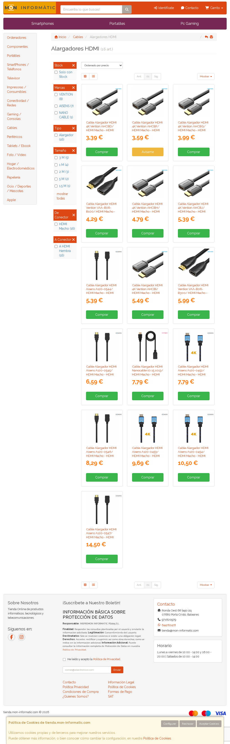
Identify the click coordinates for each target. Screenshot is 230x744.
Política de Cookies (157, 738)
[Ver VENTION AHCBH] (148, 183)
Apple (11, 200)
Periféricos (14, 137)
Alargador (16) (66, 137)
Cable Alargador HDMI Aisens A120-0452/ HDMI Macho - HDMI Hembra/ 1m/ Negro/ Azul (193, 374)
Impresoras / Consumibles (16, 89)
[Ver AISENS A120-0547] (102, 508)
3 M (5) (64, 157)
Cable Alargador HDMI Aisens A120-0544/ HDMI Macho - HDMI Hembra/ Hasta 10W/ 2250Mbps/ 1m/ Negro (101, 294)
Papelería (13, 177)
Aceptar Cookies (209, 723)
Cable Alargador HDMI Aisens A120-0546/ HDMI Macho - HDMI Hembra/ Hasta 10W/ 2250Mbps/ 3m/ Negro (101, 457)
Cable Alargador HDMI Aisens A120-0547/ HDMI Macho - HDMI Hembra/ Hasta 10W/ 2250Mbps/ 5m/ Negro (101, 538)
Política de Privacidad (74, 649)
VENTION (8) (66, 97)
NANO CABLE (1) (66, 115)
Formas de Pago (120, 692)
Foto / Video (16, 155)
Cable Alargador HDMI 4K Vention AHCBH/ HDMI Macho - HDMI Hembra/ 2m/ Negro (147, 209)
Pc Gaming (190, 23)
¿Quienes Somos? (76, 696)
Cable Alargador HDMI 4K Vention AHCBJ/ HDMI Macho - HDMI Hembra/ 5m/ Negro (193, 209)
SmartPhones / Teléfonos (18, 67)
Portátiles (13, 55)
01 (147, 76)
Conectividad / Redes (18, 103)
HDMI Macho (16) (67, 226)
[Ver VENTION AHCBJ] (194, 183)
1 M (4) (64, 165)
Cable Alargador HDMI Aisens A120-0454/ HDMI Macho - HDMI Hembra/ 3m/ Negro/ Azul (193, 455)
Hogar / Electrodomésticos (21, 166)
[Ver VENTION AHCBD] (102, 101)
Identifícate (165, 8)
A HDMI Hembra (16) (65, 251)
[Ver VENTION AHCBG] (194, 101)
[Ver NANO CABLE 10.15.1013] (148, 345)
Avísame (148, 152)
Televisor (13, 78)
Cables (12, 128)
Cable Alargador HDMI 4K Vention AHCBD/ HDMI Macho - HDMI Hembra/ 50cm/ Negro (101, 130)
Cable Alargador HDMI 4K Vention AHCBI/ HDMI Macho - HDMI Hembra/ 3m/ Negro (147, 291)
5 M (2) (64, 179)
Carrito (215, 8)
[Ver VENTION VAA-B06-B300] (194, 264)
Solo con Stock (65, 74)
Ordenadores (16, 37)
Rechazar (187, 723)
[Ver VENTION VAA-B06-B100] (102, 183)
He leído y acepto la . (94, 659)
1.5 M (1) (64, 186)
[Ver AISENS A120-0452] (194, 345)
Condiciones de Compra (81, 692)
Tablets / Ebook (19, 146)
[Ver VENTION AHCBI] (148, 264)
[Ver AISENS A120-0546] (102, 427)
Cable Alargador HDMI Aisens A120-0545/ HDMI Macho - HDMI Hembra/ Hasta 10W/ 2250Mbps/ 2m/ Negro (101, 376)
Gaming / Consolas (14, 116)
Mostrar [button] (205, 76)
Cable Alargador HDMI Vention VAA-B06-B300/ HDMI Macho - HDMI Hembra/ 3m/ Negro (193, 292)
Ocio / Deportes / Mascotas (19, 189)
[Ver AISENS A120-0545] (102, 345)
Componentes (17, 46)
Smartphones (42, 23)
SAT (111, 696)
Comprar (101, 152)
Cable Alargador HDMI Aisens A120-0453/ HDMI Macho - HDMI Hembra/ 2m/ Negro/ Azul (147, 455)
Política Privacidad (76, 687)
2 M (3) (64, 172)
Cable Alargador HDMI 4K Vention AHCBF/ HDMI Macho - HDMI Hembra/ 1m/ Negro (147, 128)
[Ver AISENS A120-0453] (148, 427)
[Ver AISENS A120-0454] (194, 427)
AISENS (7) (66, 106)
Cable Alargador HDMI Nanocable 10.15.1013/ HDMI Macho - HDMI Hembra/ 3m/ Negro (147, 372)
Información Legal (121, 682)
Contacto (191, 8)
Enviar (117, 669)
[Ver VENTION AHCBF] (148, 101)
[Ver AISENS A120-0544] (102, 264)
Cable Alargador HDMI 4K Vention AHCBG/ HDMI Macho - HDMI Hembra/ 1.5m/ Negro (193, 128)
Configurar (170, 723)
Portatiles (117, 23)
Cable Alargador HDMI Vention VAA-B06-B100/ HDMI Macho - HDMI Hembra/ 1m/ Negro (101, 211)
